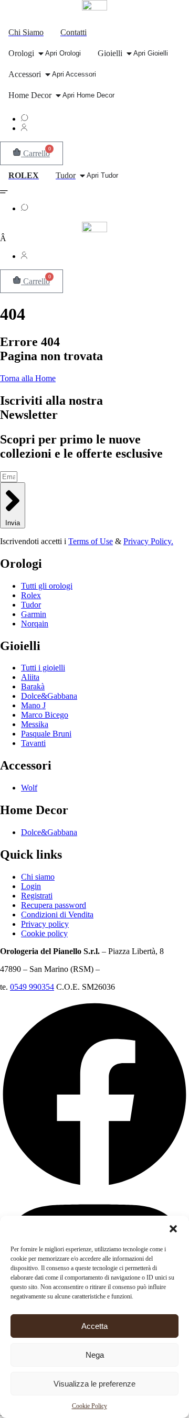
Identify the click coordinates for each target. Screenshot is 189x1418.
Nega (95, 1354)
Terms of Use (90, 541)
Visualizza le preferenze (94, 1383)
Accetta (94, 1326)
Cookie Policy (89, 1406)
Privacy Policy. (148, 541)
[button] (173, 1229)
